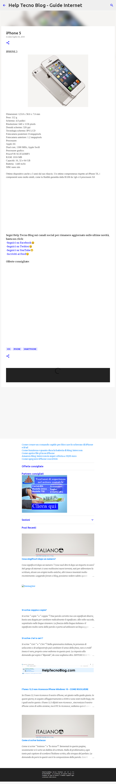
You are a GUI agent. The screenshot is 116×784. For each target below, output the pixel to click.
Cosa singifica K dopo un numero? (39, 559)
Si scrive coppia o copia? (34, 610)
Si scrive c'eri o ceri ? (32, 638)
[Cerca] (112, 5)
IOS (8, 349)
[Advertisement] (58, 200)
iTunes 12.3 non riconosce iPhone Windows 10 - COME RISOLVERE (55, 689)
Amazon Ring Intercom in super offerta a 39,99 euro (49, 456)
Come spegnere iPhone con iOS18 (40, 459)
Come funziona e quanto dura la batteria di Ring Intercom (52, 450)
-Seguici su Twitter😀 (19, 246)
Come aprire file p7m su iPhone (38, 453)
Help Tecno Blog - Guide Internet (45, 5)
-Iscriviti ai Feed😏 (17, 253)
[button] (8, 43)
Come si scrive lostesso (34, 740)
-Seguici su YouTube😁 (19, 250)
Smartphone (30, 349)
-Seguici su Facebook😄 (20, 242)
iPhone (17, 349)
